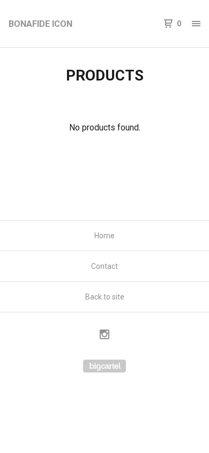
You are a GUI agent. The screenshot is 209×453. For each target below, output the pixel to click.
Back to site (104, 297)
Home (104, 235)
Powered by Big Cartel (104, 366)
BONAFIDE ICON (40, 24)
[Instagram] (104, 336)
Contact (104, 266)
